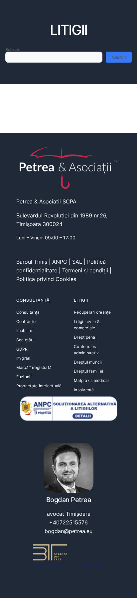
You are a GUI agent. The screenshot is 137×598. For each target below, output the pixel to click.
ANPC (59, 261)
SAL (77, 261)
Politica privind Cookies (46, 279)
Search (12, 49)
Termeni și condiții (85, 270)
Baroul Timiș (31, 261)
